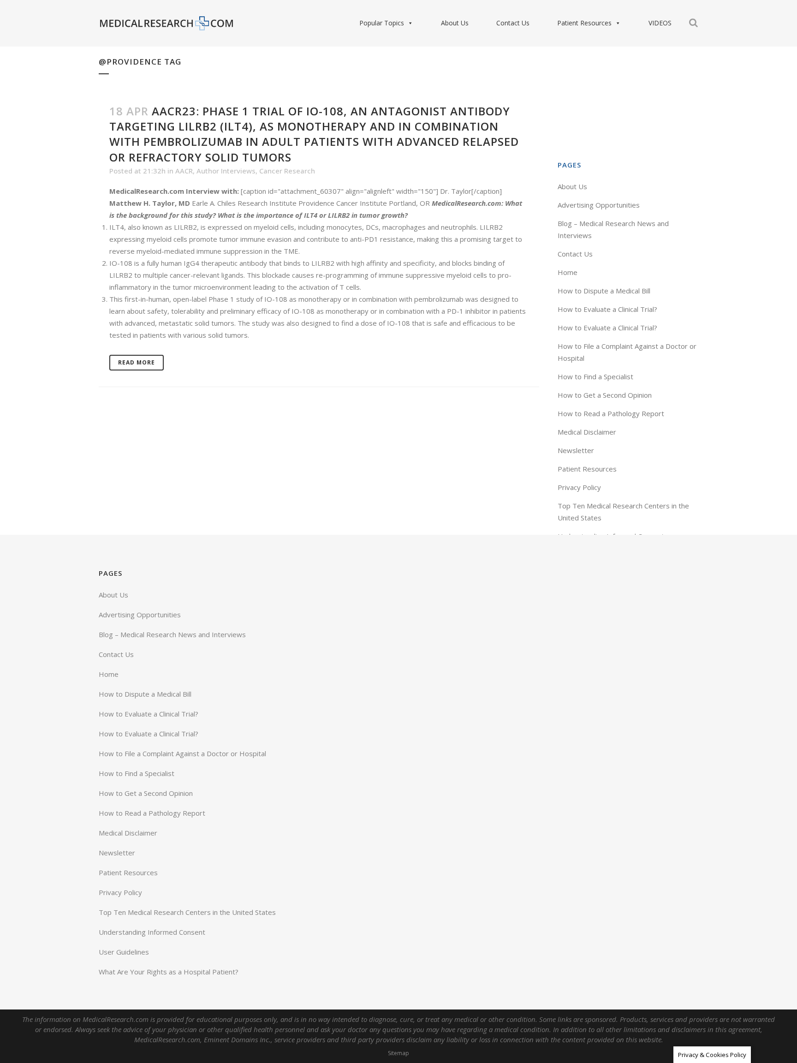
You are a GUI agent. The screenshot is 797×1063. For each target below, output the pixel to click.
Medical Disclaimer (587, 431)
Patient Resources (584, 22)
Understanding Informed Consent (152, 932)
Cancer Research (287, 170)
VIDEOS (660, 22)
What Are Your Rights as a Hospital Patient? (168, 971)
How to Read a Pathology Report (611, 413)
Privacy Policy (579, 487)
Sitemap (398, 1053)
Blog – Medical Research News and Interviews (172, 634)
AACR (184, 170)
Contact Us (512, 22)
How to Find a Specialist (595, 376)
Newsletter (576, 450)
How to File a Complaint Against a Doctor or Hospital (182, 753)
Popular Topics (381, 22)
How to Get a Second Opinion (605, 395)
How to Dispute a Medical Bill (604, 290)
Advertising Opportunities (599, 204)
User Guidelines (124, 951)
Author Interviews (226, 170)
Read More (136, 362)
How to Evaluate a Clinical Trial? (607, 309)
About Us (455, 22)
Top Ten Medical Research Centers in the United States (187, 912)
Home (567, 272)
